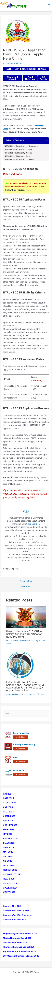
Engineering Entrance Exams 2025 (20, 933)
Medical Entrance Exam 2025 (17, 938)
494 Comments (12, 640)
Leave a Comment (14, 694)
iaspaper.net (33, 524)
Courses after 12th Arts (14, 919)
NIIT (15, 757)
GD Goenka (43, 78)
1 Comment (8, 63)
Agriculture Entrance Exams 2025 (19, 951)
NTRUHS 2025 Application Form (18, 150)
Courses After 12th (12, 906)
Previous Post (25, 581)
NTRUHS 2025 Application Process (19, 159)
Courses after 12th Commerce (17, 915)
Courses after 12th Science (16, 910)
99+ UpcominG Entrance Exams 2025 (21, 956)
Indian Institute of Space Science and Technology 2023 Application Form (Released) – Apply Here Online (25, 686)
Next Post (25, 586)
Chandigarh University (12, 78)
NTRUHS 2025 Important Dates (17, 156)
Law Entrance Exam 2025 (15, 942)
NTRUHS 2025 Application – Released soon (22, 146)
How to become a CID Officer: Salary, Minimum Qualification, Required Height (24, 634)
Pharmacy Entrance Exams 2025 (19, 947)
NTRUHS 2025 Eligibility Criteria (18, 153)
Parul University (30, 78)
